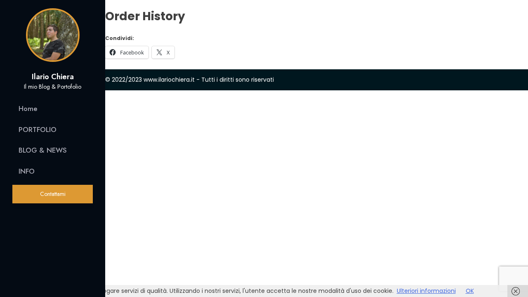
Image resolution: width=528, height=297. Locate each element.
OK (470, 291)
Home (28, 108)
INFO (27, 171)
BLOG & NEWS (43, 150)
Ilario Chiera (53, 76)
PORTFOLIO (38, 129)
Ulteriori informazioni (426, 291)
